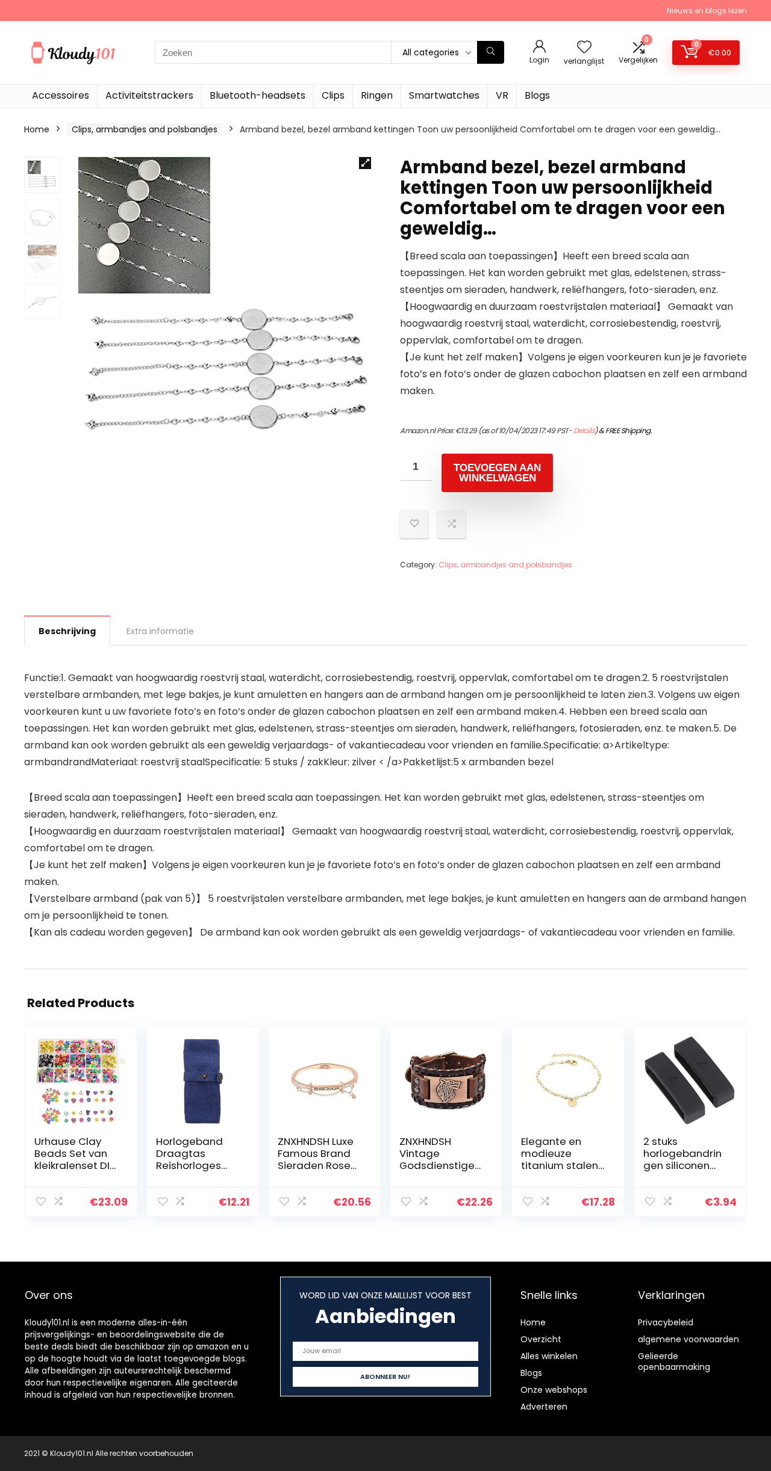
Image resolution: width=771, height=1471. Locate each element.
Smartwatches (444, 95)
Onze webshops (553, 1390)
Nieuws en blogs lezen (707, 10)
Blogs (537, 95)
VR (502, 95)
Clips (333, 95)
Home (36, 129)
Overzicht (540, 1339)
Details (584, 430)
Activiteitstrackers (149, 95)
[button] (365, 163)
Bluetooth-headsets (257, 95)
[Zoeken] (490, 52)
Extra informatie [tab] (160, 631)
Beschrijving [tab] (67, 631)
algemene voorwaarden (688, 1339)
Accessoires (60, 95)
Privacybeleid (665, 1322)
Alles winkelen (549, 1356)
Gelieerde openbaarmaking (674, 1361)
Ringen (377, 95)
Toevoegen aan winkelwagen (497, 473)
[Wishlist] (584, 48)
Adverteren (543, 1407)
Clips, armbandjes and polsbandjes (144, 129)
